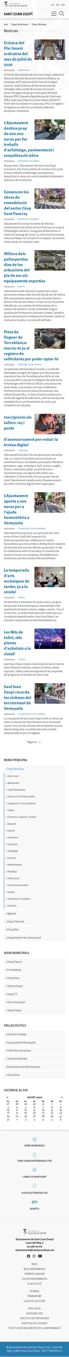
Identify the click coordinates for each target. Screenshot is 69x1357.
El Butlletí (34, 1283)
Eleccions (12, 905)
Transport (34, 1296)
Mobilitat (12, 871)
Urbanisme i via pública (18, 899)
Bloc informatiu (35, 1269)
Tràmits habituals (17, 1058)
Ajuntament (13, 783)
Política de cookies (34, 1323)
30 (60, 1116)
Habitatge (12, 851)
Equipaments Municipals (21, 1042)
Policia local (13, 878)
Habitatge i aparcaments (30, 364)
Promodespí (14, 969)
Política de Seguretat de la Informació (35, 1328)
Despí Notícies (15, 769)
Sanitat (11, 892)
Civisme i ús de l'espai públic (21, 796)
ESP (57, 5)
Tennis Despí (14, 1010)
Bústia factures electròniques (23, 1066)
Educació (11, 824)
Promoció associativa (17, 885)
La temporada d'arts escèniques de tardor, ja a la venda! (16, 581)
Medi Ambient (14, 864)
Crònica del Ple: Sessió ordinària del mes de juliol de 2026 (18, 54)
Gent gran (12, 844)
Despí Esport (14, 961)
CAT (52, 5)
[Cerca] (61, 13)
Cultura (10, 810)
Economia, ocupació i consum (21, 817)
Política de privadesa (34, 1318)
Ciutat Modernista (16, 789)
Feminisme (12, 837)
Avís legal (34, 1308)
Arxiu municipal (16, 1002)
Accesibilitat (34, 1313)
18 (17, 1113)
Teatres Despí (15, 986)
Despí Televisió (15, 921)
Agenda (11, 913)
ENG (63, 5)
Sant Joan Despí (18, 14)
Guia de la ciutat (34, 1301)
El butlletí (13, 929)
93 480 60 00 (34, 1246)
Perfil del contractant (19, 1050)
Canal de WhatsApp (34, 1177)
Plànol (34, 1291)
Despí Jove (13, 978)
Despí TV (12, 994)
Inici (6, 24)
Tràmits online (34, 1274)
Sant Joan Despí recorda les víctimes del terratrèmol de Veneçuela (17, 698)
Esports (11, 830)
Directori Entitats (16, 1034)
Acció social (13, 776)
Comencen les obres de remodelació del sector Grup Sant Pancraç (17, 203)
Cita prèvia (13, 1075)
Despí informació (19, 24)
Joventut (11, 858)
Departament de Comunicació (24, 937)
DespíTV (34, 1209)
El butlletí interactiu (34, 1193)
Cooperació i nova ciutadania (21, 803)
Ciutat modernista (34, 1279)
